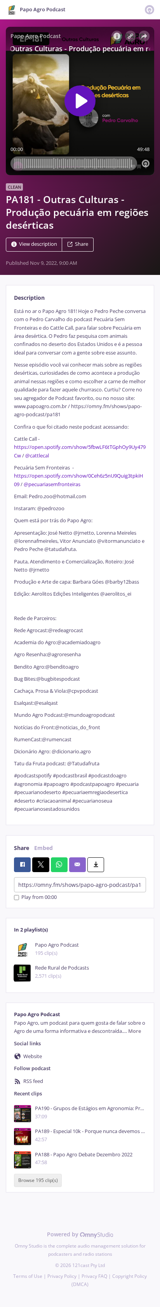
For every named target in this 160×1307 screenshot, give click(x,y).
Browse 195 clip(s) (38, 1180)
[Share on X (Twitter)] (40, 864)
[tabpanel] (80, 560)
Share (81, 244)
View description (38, 244)
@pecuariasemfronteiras (52, 484)
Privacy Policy (62, 1276)
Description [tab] (29, 297)
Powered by (63, 1234)
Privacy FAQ (94, 1276)
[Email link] (77, 864)
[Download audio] (95, 864)
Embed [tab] (43, 848)
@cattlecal (37, 455)
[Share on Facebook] (22, 864)
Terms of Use (27, 1276)
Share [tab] (21, 848)
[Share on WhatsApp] (59, 864)
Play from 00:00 (39, 897)
